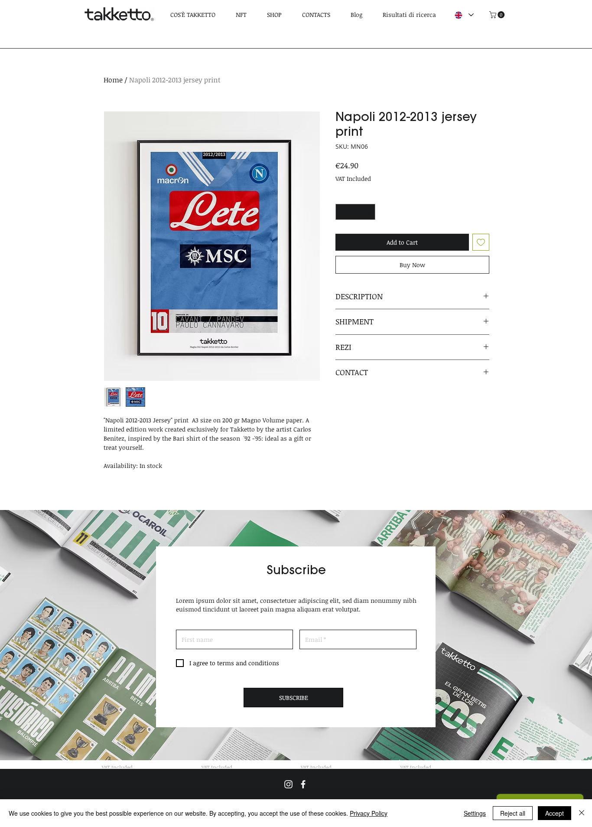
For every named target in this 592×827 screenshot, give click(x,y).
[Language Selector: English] (463, 15)
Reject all (512, 813)
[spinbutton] (355, 211)
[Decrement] (342, 211)
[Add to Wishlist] (480, 242)
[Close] (581, 813)
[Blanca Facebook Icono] (303, 784)
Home (113, 80)
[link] (497, 14)
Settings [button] (475, 813)
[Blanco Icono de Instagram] (288, 784)
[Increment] (368, 211)
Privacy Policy (368, 813)
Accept (554, 813)
